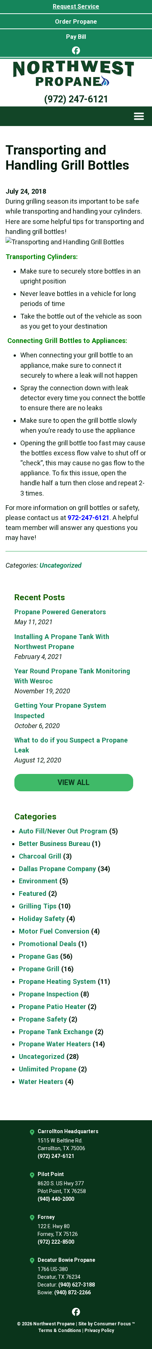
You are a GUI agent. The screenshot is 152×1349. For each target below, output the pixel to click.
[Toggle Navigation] (139, 116)
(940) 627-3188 (76, 1285)
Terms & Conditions (59, 1330)
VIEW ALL (74, 782)
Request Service (76, 6)
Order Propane (76, 21)
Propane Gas (38, 956)
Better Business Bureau (54, 843)
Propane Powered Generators (60, 612)
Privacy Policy (99, 1330)
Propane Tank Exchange (56, 1032)
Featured (32, 893)
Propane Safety (43, 1019)
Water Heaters (41, 1081)
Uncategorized (60, 565)
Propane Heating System (57, 981)
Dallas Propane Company (57, 869)
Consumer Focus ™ (114, 1323)
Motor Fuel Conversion (54, 931)
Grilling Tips (37, 906)
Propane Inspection (49, 994)
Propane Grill (39, 969)
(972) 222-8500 (56, 1242)
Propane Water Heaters (55, 1044)
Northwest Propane (54, 1323)
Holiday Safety (42, 918)
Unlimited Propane (47, 1069)
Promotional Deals (47, 944)
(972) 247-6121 (76, 99)
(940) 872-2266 (72, 1292)
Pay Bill (76, 36)
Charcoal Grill (40, 856)
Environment (38, 881)
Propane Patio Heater (52, 1006)
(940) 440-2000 (56, 1199)
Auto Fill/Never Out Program (63, 831)
